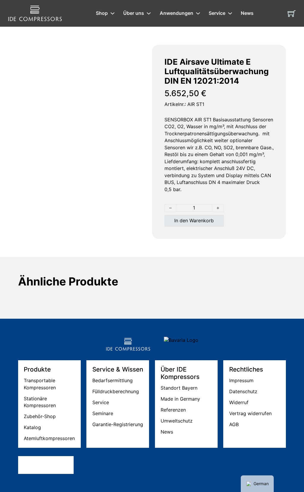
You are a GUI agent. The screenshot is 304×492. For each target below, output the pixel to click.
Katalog (32, 427)
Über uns (133, 13)
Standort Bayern (179, 388)
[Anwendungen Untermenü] (198, 13)
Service (217, 13)
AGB (234, 424)
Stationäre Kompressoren (40, 402)
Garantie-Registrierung (117, 424)
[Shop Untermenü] (112, 13)
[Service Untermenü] (230, 13)
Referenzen (173, 410)
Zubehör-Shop (40, 416)
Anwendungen (176, 13)
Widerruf (238, 402)
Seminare (102, 413)
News (247, 13)
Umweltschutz (177, 421)
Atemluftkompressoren (49, 438)
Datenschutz (243, 391)
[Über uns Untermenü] (148, 13)
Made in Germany (180, 399)
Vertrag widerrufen (250, 413)
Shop (102, 13)
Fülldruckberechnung (115, 391)
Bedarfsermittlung (112, 380)
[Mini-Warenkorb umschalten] (292, 13)
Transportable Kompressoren (40, 383)
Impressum (241, 380)
